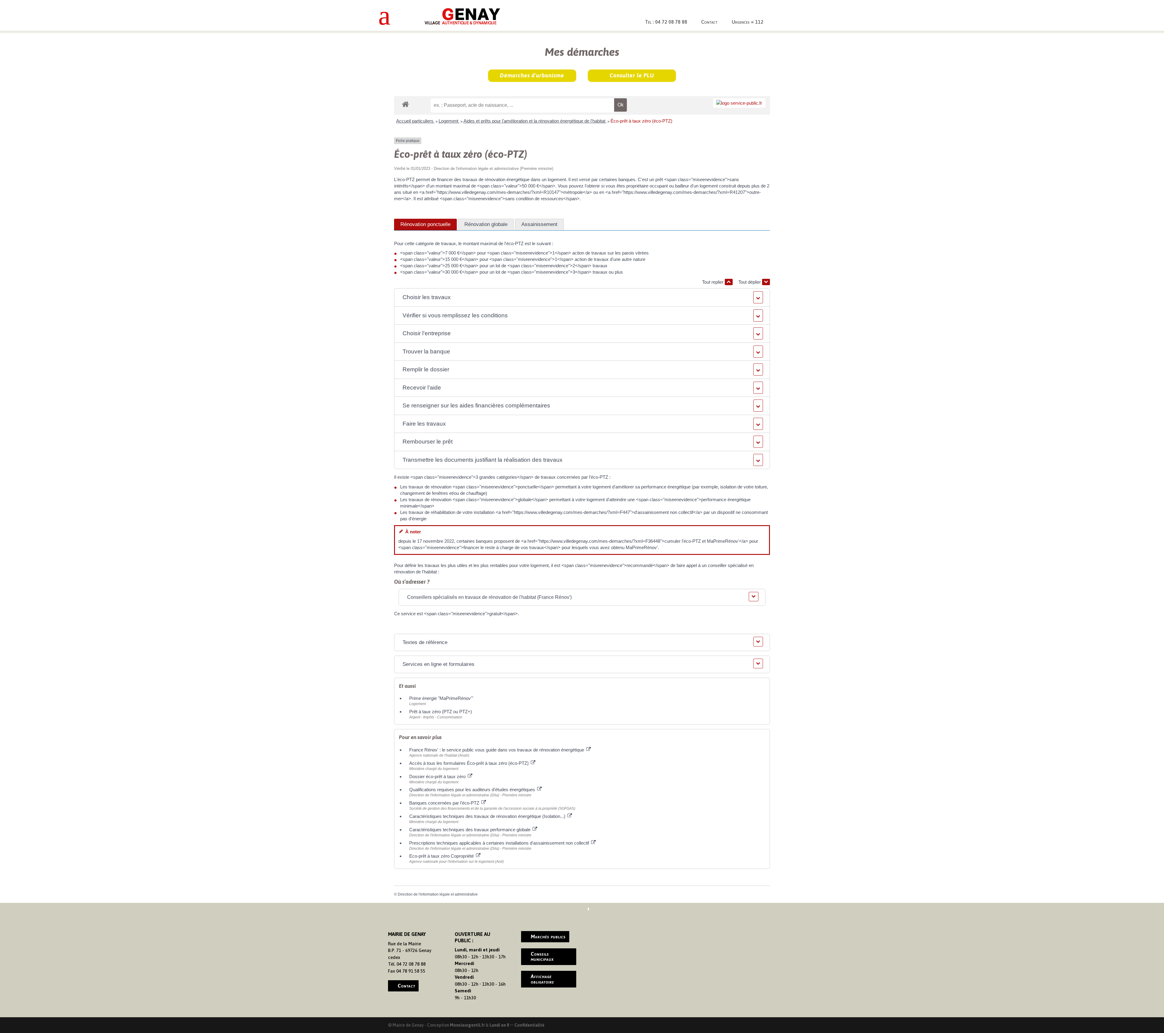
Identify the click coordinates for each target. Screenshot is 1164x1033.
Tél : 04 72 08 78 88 (666, 22)
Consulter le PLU (632, 75)
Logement (449, 120)
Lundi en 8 (499, 1025)
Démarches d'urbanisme (532, 75)
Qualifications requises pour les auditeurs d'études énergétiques (472, 789)
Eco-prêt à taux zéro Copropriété (442, 856)
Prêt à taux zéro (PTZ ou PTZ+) (440, 711)
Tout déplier (750, 282)
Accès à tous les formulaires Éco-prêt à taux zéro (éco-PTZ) (469, 763)
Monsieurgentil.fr (468, 1025)
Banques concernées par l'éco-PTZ (444, 802)
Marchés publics (548, 936)
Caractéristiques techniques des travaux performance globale (470, 829)
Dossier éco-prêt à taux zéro (438, 776)
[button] (582, 297)
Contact (709, 22)
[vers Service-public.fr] (739, 103)
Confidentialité (529, 1025)
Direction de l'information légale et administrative (438, 894)
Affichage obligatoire (542, 979)
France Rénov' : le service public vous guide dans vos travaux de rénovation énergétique (497, 749)
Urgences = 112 (747, 22)
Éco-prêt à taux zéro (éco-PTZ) (641, 120)
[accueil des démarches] (405, 104)
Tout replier (713, 282)
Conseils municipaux (542, 956)
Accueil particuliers (415, 120)
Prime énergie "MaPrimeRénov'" (441, 698)
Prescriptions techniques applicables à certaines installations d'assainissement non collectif (499, 843)
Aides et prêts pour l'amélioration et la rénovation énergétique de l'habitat (535, 120)
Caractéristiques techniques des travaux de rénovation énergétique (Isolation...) (488, 816)
